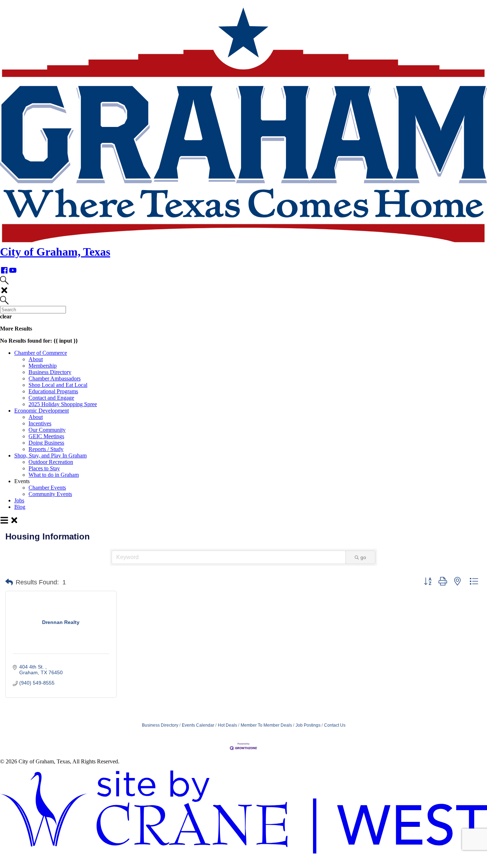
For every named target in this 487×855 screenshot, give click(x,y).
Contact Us (334, 725)
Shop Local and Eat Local (58, 385)
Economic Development (41, 411)
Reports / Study (46, 449)
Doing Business (46, 443)
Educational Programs (53, 391)
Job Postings (308, 725)
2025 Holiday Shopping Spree (63, 404)
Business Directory (50, 372)
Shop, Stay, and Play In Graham (50, 455)
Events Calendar (198, 725)
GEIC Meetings (46, 436)
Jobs (19, 500)
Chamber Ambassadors (55, 378)
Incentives (40, 423)
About (36, 359)
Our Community (47, 430)
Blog (19, 507)
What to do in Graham (54, 475)
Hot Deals (227, 725)
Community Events (50, 494)
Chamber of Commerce (40, 353)
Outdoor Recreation (51, 462)
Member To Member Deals (266, 725)
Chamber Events (47, 488)
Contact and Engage (51, 398)
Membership (43, 366)
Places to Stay (44, 468)
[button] (9, 582)
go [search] (363, 557)
